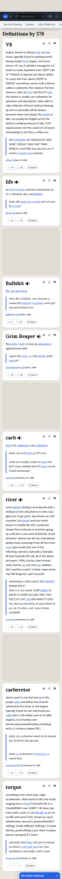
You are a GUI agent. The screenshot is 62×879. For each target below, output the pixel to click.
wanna (36, 202)
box (48, 52)
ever (44, 466)
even (30, 153)
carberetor (23, 446)
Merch (34, 167)
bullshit (38, 194)
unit (49, 92)
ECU (29, 92)
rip (45, 813)
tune (43, 462)
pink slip (32, 847)
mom (21, 190)
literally (39, 813)
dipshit (17, 507)
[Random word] (42, 16)
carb (8, 478)
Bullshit (9, 314)
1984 (8, 715)
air (40, 698)
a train (16, 206)
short (9, 446)
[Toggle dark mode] (57, 16)
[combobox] (29, 16)
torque (9, 858)
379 (13, 160)
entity (13, 344)
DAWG (43, 590)
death (41, 356)
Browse (30, 24)
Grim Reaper (12, 367)
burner (26, 521)
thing (30, 842)
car (9, 547)
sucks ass (25, 202)
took (11, 361)
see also (15, 291)
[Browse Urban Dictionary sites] (7, 16)
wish (22, 344)
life (7, 213)
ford (25, 61)
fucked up (40, 754)
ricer (38, 52)
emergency (45, 344)
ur (49, 299)
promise (38, 303)
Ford (27, 804)
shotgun (25, 303)
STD (11, 190)
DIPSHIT (49, 582)
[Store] (50, 16)
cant (24, 847)
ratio (17, 702)
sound (22, 153)
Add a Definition (46, 24)
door (24, 356)
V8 (7, 160)
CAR (28, 599)
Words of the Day (13, 24)
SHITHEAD (20, 140)
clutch (46, 115)
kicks (29, 453)
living (24, 291)
